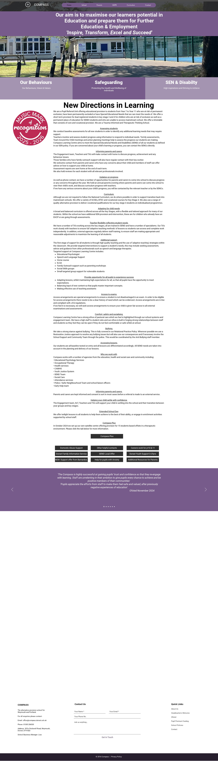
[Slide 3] (108, 506)
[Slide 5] (112, 506)
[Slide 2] (106, 506)
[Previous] (12, 490)
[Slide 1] (103, 506)
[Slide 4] (110, 506)
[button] (83, 5)
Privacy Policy (116, 757)
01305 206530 (28, 724)
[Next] (206, 490)
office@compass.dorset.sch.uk (35, 720)
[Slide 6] (114, 506)
